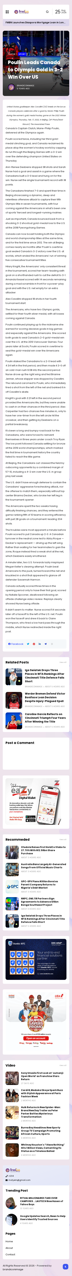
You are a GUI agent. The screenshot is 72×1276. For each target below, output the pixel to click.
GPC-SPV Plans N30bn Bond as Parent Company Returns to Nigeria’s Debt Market (39, 884)
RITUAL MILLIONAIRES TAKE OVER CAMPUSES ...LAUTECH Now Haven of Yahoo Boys (41, 1201)
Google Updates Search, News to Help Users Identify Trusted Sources (43, 1218)
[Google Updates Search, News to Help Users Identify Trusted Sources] (11, 1220)
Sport (22, 54)
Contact (10, 1254)
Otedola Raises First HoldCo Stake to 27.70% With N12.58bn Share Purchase (43, 850)
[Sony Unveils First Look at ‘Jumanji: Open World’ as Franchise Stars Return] (12, 1078)
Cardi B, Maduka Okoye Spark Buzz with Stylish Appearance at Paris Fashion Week (42, 1093)
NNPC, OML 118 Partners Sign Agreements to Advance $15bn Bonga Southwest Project (40, 901)
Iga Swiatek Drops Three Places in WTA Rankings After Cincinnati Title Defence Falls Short (44, 675)
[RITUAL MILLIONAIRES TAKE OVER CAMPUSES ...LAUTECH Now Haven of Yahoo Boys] (11, 1203)
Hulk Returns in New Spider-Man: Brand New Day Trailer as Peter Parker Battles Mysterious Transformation (41, 1112)
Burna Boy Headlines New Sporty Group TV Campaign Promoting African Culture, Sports (40, 1130)
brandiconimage (13, 1269)
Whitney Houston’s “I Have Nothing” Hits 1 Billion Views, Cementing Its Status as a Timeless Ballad (43, 1148)
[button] (52, 644)
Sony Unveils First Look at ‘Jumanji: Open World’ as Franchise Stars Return (42, 1076)
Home (11, 54)
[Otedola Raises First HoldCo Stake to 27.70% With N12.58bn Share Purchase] (12, 852)
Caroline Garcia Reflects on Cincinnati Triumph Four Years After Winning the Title (45, 717)
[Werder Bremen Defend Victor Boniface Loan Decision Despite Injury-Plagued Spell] (14, 700)
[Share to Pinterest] (34, 644)
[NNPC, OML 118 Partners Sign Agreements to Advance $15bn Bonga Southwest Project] (12, 904)
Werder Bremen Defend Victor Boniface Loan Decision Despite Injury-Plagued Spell (45, 697)
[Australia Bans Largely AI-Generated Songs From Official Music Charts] (12, 869)
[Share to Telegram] (45, 644)
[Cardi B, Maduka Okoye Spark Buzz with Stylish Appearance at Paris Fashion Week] (12, 1095)
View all (62, 662)
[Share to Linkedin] (40, 644)
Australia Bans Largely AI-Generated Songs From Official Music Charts (43, 866)
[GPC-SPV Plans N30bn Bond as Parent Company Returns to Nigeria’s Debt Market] (12, 886)
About (9, 1248)
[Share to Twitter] (28, 644)
